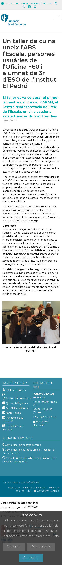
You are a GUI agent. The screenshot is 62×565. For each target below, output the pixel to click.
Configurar (14, 546)
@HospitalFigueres (17, 403)
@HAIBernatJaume (17, 408)
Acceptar (31, 557)
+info (55, 536)
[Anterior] (5, 326)
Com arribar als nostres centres (23, 444)
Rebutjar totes (41, 546)
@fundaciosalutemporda (17, 398)
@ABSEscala (13, 412)
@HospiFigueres (16, 390)
